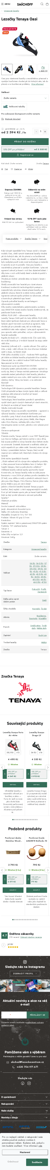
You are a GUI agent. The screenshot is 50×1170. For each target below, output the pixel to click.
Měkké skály (42, 628)
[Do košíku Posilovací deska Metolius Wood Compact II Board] (13, 890)
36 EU (32, 563)
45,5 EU (36, 579)
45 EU (43, 576)
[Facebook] (22, 1083)
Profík (43, 589)
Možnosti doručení (13, 119)
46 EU (43, 579)
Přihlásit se (37, 1015)
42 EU (32, 574)
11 (30, 819)
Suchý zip (43, 635)
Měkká (44, 642)
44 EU (37, 576)
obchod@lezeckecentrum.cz (27, 1062)
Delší (44, 600)
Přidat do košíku (25, 141)
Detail (13, 784)
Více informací (37, 84)
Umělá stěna (35, 625)
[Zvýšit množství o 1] (45, 131)
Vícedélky (43, 618)
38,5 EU (33, 568)
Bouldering (41, 615)
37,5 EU (36, 566)
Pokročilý (36, 589)
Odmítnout (12, 1161)
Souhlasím (37, 1162)
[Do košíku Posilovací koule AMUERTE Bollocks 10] (36, 890)
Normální (36, 608)
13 (33, 819)
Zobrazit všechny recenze (31, 937)
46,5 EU (36, 582)
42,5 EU (39, 574)
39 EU (40, 568)
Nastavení (25, 1152)
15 (36, 819)
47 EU (44, 582)
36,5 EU (39, 563)
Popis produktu (12, 238)
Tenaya (46, 163)
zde (40, 1145)
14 (35, 819)
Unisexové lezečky (39, 549)
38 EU (43, 566)
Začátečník (42, 592)
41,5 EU (42, 571)
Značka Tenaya (31, 238)
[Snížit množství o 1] (36, 131)
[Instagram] (29, 1083)
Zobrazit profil (23, 973)
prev (2, 767)
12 (32, 819)
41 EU (35, 571)
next (48, 767)
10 (28, 819)
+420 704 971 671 (27, 1067)
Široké (44, 608)
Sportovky (33, 618)
